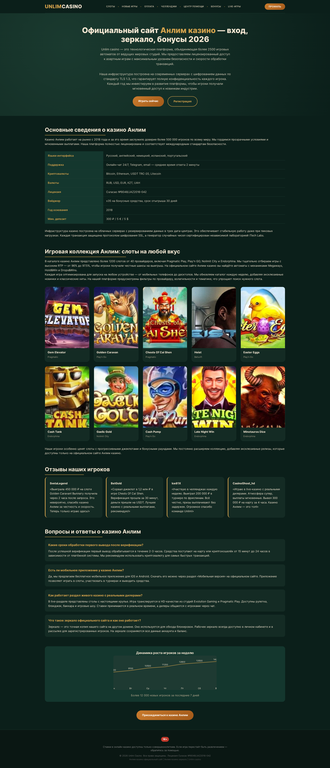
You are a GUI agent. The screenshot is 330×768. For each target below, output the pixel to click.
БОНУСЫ (216, 6)
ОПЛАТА (149, 6)
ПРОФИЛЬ (275, 6)
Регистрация (182, 101)
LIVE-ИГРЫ (234, 6)
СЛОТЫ (110, 6)
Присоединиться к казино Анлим (165, 715)
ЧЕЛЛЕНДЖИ (169, 6)
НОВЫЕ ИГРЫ (129, 6)
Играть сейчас (148, 101)
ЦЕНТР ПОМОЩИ (194, 6)
